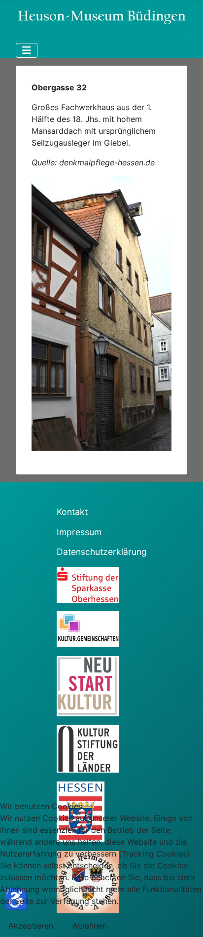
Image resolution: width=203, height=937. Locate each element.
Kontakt (72, 512)
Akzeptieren (30, 926)
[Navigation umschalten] (26, 50)
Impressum (79, 532)
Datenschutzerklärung (102, 552)
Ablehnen (89, 926)
